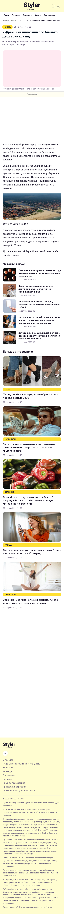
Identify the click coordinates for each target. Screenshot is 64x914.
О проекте (8, 760)
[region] (32, 119)
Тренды (16, 15)
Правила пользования (14, 783)
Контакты (8, 767)
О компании (9, 775)
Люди (6, 15)
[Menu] (4, 6)
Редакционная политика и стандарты (21, 764)
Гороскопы (49, 15)
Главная (6, 21)
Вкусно (38, 15)
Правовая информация (14, 787)
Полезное (27, 15)
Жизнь (13, 21)
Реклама (7, 779)
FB (5, 753)
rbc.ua (56, 6)
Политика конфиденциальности (19, 790)
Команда (7, 771)
